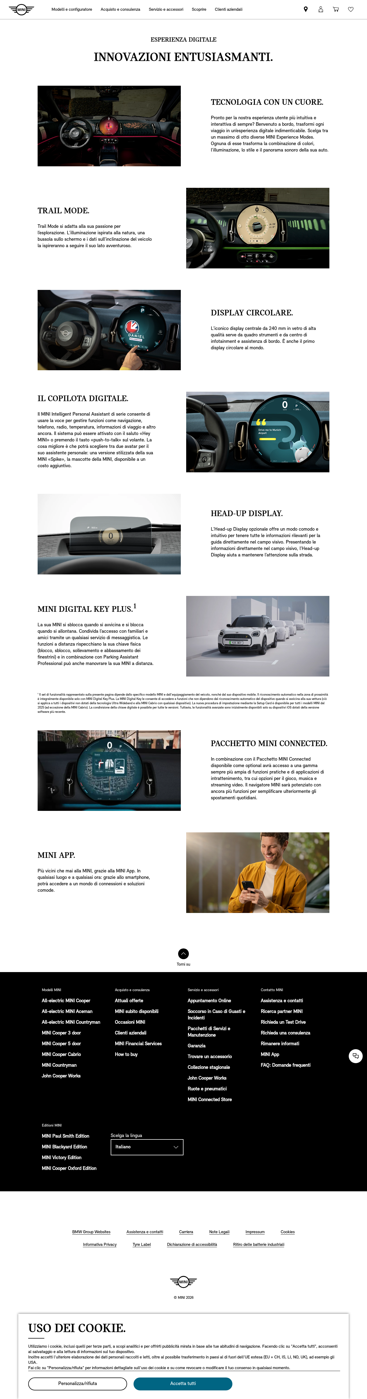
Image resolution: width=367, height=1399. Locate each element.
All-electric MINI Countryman (71, 1022)
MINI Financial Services (138, 1044)
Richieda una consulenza (285, 1033)
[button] (320, 9)
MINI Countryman (59, 1065)
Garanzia (197, 1046)
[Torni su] (183, 953)
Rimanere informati (280, 1044)
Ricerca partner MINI (282, 1011)
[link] (305, 9)
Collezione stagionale (209, 1067)
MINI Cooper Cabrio (61, 1054)
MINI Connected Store (210, 1100)
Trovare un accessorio (210, 1057)
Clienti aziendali (130, 1033)
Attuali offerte (129, 1001)
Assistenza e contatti (282, 1001)
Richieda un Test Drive (283, 1022)
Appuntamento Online (209, 1001)
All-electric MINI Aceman (67, 1011)
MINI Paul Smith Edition (65, 1136)
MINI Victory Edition (61, 1158)
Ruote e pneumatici (207, 1089)
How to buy (126, 1054)
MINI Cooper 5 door (61, 1044)
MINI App (270, 1054)
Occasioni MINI (130, 1022)
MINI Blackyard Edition (64, 1147)
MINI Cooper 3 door (61, 1033)
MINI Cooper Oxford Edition (69, 1168)
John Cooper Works (61, 1076)
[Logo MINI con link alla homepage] (183, 1282)
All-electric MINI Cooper (66, 1001)
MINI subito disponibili (137, 1011)
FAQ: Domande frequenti (286, 1065)
